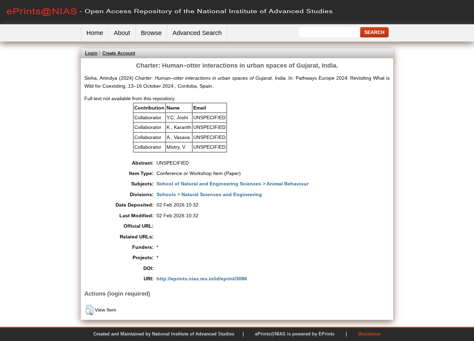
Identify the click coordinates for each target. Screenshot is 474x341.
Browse (151, 32)
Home (94, 32)
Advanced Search (197, 32)
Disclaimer (369, 333)
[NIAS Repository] (170, 22)
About (122, 32)
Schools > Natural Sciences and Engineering (209, 194)
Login (91, 53)
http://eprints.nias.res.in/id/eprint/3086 (201, 278)
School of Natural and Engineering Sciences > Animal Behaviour (232, 183)
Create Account (118, 53)
